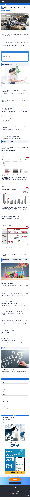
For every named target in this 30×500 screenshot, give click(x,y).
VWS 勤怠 (23, 295)
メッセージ (4, 396)
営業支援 (3, 387)
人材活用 (3, 392)
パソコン (3, 399)
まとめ (3, 59)
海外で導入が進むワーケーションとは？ (8, 54)
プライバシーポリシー (19, 491)
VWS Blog (3, 4)
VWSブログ (5, 476)
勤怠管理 (3, 389)
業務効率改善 (4, 386)
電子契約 (3, 382)
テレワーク (4, 403)
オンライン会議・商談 (5, 408)
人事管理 (3, 394)
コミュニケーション (5, 404)
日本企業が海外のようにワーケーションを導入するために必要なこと (12, 58)
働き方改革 (4, 391)
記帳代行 (3, 384)
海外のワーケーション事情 (6, 56)
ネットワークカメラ (5, 401)
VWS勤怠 (3, 413)
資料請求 (15, 479)
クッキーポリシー (11, 491)
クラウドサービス (4, 406)
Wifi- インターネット (5, 411)
